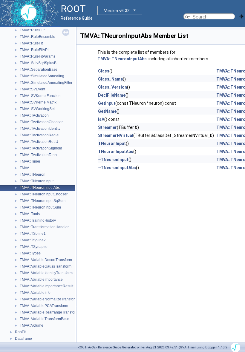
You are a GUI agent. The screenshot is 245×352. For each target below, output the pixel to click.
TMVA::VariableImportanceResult (46, 286)
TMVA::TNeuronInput (36, 181)
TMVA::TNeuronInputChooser (44, 194)
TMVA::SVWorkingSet (37, 109)
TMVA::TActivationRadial (39, 135)
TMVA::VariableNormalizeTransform (49, 299)
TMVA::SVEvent (32, 89)
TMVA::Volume (31, 325)
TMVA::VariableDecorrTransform (46, 260)
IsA (101, 119)
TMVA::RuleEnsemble (37, 37)
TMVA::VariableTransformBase (44, 319)
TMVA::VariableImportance (41, 279)
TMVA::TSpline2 (33, 240)
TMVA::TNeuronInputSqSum (42, 201)
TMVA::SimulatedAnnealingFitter (46, 83)
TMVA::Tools (30, 214)
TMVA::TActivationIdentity (40, 128)
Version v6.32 (117, 10)
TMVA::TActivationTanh (38, 155)
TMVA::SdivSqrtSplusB (38, 63)
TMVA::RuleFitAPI (34, 50)
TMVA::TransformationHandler (44, 227)
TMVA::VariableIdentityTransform (46, 273)
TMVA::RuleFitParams (37, 56)
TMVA (24, 168)
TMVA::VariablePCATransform (44, 306)
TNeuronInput (112, 143)
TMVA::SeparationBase (38, 69)
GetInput (106, 103)
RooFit (20, 332)
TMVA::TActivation (34, 115)
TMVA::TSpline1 (33, 233)
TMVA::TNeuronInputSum (40, 207)
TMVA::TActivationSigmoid (41, 148)
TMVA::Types (30, 253)
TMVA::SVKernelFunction (40, 96)
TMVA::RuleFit (31, 43)
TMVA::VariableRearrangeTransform (49, 312)
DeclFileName (111, 95)
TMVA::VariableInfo (35, 293)
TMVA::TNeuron (32, 174)
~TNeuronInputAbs (117, 167)
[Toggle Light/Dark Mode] (241, 15)
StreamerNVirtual (115, 135)
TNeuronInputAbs (115, 151)
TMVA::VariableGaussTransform (45, 266)
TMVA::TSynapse (34, 247)
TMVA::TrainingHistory (38, 220)
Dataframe (23, 338)
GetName (107, 111)
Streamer (107, 127)
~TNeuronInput (113, 159)
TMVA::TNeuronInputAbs (40, 188)
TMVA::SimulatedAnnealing (42, 76)
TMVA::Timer (30, 161)
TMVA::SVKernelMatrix (38, 102)
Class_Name (110, 79)
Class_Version (112, 87)
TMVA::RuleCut (32, 30)
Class (103, 71)
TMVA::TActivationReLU (39, 142)
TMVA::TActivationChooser (41, 122)
